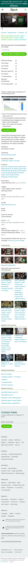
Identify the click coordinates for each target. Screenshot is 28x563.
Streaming (11, 442)
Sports (18, 442)
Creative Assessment (15, 454)
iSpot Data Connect (7, 445)
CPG (22, 442)
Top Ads (3, 468)
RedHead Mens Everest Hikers (11, 400)
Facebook (4, 161)
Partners (22, 502)
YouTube (17, 161)
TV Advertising (5, 490)
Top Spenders (12, 468)
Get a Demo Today (9, 130)
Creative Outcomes (18, 485)
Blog (18, 483)
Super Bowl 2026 (17, 471)
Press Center (5, 502)
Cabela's (4, 380)
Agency (3, 442)
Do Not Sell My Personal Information (11, 541)
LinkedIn (3, 516)
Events (3, 487)
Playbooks (10, 487)
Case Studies (12, 483)
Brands (11, 440)
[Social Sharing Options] (2, 29)
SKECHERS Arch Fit (7, 395)
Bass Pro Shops (6, 374)
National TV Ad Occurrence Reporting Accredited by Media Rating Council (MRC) (15, 528)
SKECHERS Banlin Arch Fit (9, 392)
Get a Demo (5, 504)
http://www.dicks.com (8, 205)
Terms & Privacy (18, 550)
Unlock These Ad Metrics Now (14, 54)
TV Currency (19, 487)
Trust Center (17, 552)
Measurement (5, 457)
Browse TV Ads (5, 471)
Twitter (10, 161)
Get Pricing (13, 504)
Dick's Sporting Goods (8, 155)
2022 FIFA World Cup (7, 473)
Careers (20, 499)
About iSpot (4, 499)
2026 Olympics (19, 473)
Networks (17, 440)
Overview (4, 440)
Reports (3, 483)
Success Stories (6, 485)
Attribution (15, 457)
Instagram (11, 516)
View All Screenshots (8, 265)
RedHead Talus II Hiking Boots (11, 398)
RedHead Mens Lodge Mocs (10, 403)
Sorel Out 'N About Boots (9, 167)
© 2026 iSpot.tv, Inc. (6, 550)
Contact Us (14, 502)
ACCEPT (11, 561)
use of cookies (4, 561)
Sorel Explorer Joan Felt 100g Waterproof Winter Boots (13, 173)
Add (8, 220)
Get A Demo (6, 426)
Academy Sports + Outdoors (11, 377)
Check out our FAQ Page (16, 240)
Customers (13, 499)
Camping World (6, 382)
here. (2, 538)
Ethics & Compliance (7, 552)
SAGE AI (17, 445)
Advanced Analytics (7, 459)
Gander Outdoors (7, 385)
